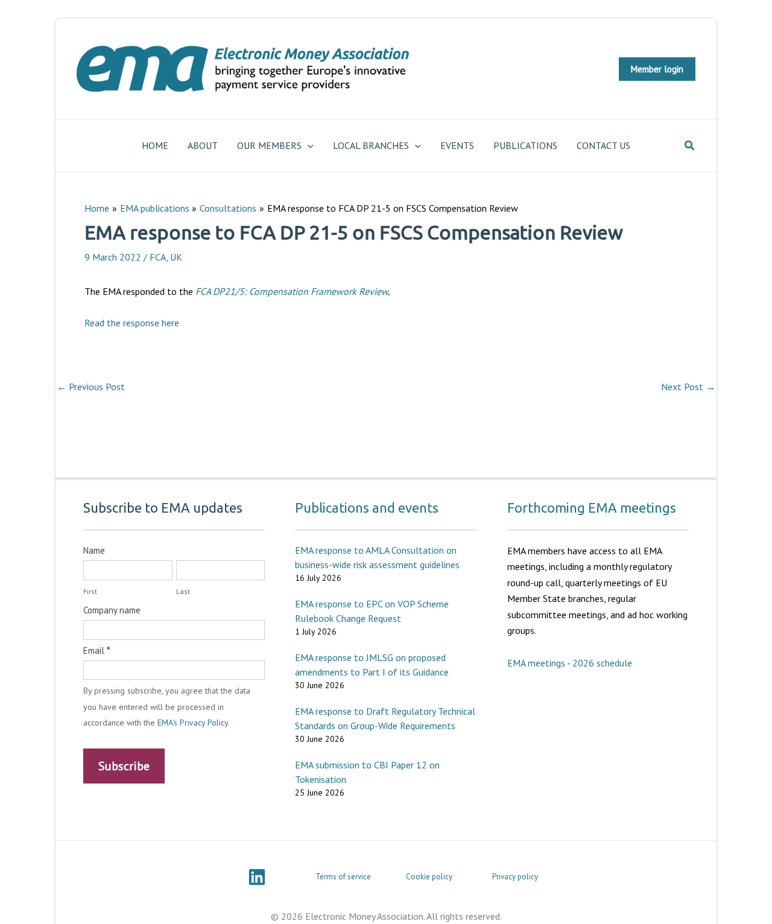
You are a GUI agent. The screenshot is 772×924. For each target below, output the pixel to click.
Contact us (603, 145)
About (203, 145)
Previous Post (91, 386)
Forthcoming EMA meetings (591, 507)
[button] (657, 69)
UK (176, 257)
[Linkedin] (257, 877)
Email (96, 650)
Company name (112, 610)
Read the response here (131, 323)
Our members (269, 145)
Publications (525, 145)
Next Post (688, 386)
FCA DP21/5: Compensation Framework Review (291, 291)
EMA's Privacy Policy (192, 722)
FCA (158, 257)
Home (155, 145)
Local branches (371, 145)
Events (457, 145)
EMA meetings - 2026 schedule (569, 663)
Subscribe (124, 766)
